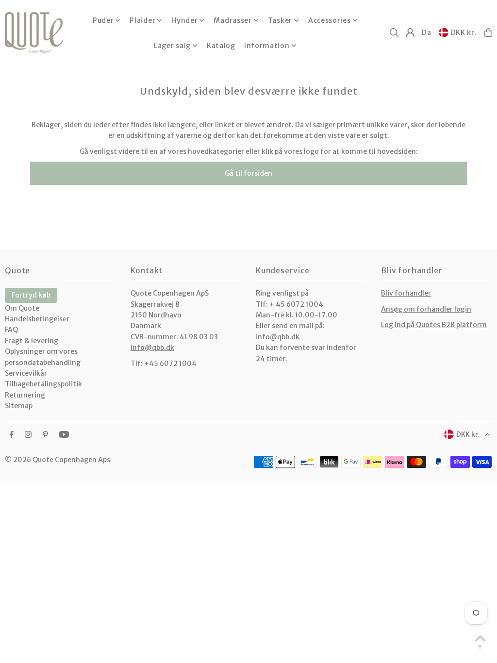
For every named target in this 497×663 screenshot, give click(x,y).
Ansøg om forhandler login (426, 309)
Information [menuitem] (267, 45)
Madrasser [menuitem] (232, 20)
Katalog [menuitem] (221, 45)
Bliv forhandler (406, 293)
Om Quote (22, 308)
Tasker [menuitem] (280, 20)
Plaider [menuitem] (142, 20)
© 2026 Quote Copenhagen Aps (57, 459)
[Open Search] (394, 32)
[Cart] (488, 32)
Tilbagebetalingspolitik (43, 384)
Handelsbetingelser (37, 319)
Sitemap (19, 405)
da (426, 32)
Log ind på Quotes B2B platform (434, 324)
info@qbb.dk (152, 347)
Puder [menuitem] (103, 20)
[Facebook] (12, 435)
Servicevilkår (26, 373)
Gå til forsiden (248, 173)
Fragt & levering (31, 340)
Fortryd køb (31, 295)
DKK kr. (464, 32)
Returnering (25, 395)
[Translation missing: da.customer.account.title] (410, 32)
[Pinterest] (45, 435)
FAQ (11, 329)
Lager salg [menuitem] (172, 45)
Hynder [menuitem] (184, 20)
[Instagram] (28, 435)
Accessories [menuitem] (329, 20)
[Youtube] (64, 435)
